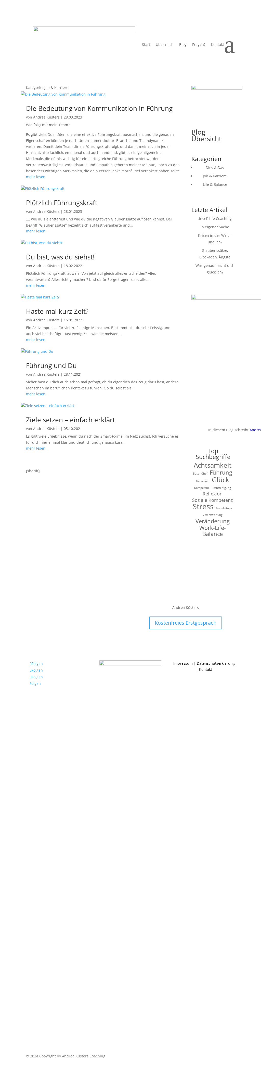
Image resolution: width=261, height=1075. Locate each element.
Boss (196, 473)
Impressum (183, 663)
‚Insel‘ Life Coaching (215, 218)
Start (146, 45)
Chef (204, 473)
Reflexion (213, 494)
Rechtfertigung (221, 488)
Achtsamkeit (212, 465)
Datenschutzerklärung (216, 663)
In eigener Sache (215, 227)
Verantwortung (213, 515)
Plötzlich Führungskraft (61, 202)
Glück (220, 480)
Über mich (165, 45)
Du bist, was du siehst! (60, 256)
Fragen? (198, 45)
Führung (221, 472)
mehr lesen (35, 176)
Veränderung (212, 521)
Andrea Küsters (46, 117)
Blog (183, 45)
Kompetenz (201, 488)
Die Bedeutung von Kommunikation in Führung (99, 108)
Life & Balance (215, 184)
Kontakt (217, 45)
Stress (203, 507)
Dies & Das (215, 167)
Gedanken (203, 481)
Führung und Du (51, 365)
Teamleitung (224, 508)
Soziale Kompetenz (212, 500)
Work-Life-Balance (212, 531)
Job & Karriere (215, 176)
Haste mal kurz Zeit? (57, 311)
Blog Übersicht (206, 135)
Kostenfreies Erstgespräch (185, 622)
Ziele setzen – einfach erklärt (70, 419)
